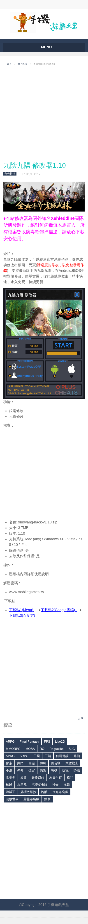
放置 (23, 777)
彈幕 (20, 770)
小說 (9, 770)
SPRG (10, 756)
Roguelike (56, 748)
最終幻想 (38, 777)
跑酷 (44, 792)
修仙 (77, 756)
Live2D (60, 741)
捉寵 (65, 770)
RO (42, 748)
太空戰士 (71, 763)
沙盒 (55, 785)
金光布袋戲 (60, 792)
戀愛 (43, 770)
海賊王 (10, 792)
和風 (43, 763)
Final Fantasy (29, 741)
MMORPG (13, 748)
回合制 (55, 763)
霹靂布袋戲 (31, 799)
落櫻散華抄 (28, 792)
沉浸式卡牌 (39, 785)
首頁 (9, 64)
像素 (9, 763)
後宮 (31, 770)
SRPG (24, 756)
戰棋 (54, 770)
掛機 (77, 770)
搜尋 (34, 4)
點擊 (47, 799)
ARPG (10, 741)
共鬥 (20, 763)
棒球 (9, 785)
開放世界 (12, 799)
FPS (47, 741)
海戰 (67, 785)
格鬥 (70, 777)
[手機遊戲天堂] (44, 22)
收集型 (10, 777)
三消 (48, 756)
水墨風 (22, 785)
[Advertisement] (44, 114)
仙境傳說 (62, 756)
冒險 (31, 763)
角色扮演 (22, 64)
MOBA (30, 748)
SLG (72, 748)
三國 (36, 756)
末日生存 (55, 777)
